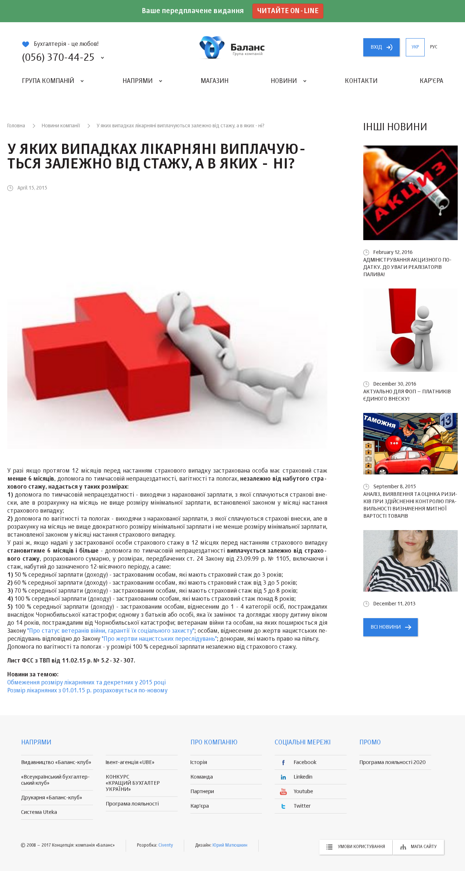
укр (415, 47)
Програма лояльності (132, 804)
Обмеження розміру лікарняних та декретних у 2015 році (86, 683)
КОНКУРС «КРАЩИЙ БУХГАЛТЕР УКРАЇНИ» (133, 783)
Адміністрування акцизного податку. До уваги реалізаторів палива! (407, 267)
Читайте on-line (288, 11)
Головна (16, 125)
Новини (284, 81)
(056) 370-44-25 (58, 58)
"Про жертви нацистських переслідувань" (159, 639)
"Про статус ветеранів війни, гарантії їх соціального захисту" (110, 631)
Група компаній (48, 81)
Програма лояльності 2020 (392, 762)
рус (433, 47)
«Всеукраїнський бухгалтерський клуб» (55, 780)
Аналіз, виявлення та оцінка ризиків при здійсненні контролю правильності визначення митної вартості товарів (410, 505)
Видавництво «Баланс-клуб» (56, 762)
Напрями (137, 81)
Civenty (165, 845)
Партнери (202, 791)
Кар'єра (431, 81)
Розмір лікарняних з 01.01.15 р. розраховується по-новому (87, 691)
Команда (201, 777)
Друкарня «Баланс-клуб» (51, 797)
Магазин (215, 81)
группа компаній (232, 47)
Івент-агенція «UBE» (130, 762)
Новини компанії (61, 125)
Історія (198, 762)
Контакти (361, 81)
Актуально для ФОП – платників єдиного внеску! (407, 395)
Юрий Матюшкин (230, 845)
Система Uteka (39, 812)
